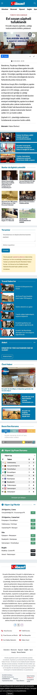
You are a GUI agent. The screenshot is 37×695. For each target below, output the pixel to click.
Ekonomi (13, 9)
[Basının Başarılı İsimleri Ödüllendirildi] (27, 196)
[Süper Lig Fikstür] (34, 505)
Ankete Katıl (7, 356)
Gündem (4, 9)
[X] (18, 625)
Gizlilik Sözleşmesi (8, 677)
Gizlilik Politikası (7, 675)
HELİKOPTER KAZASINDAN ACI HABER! (25, 220)
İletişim (15, 678)
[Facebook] (15, 625)
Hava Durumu (8, 631)
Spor (31, 650)
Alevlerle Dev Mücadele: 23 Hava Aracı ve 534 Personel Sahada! (10, 203)
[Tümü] (34, 342)
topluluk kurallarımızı (19, 257)
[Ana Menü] (2, 3)
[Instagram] (22, 625)
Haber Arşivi (25, 640)
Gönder (6, 250)
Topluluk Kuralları (7, 680)
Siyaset (22, 9)
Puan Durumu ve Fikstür (10, 635)
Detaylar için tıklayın (18, 497)
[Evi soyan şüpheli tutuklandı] (18, 43)
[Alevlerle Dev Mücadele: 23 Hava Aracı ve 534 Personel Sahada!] (10, 196)
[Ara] (35, 3)
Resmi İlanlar (21, 652)
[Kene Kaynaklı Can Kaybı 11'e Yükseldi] (10, 213)
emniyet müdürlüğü (9, 101)
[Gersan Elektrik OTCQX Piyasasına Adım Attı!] (27, 175)
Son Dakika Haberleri (9, 640)
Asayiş (13, 652)
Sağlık (29, 9)
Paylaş (6, 56)
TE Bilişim (30, 677)
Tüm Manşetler (26, 635)
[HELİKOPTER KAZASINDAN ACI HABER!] (27, 213)
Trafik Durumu (26, 631)
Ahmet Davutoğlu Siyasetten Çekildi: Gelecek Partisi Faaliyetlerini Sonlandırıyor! (8, 184)
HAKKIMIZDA (6, 678)
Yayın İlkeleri (20, 680)
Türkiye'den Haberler (18, 15)
